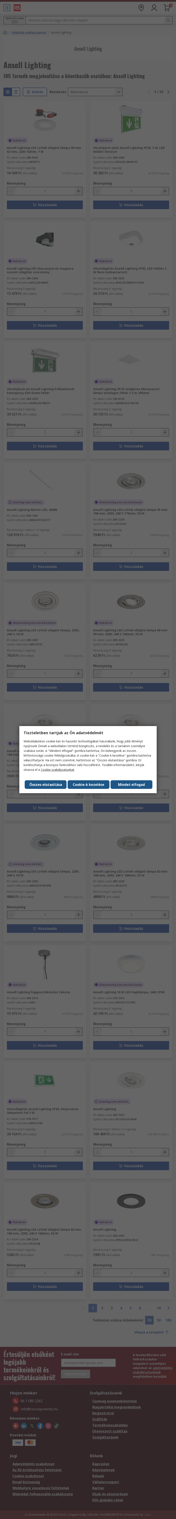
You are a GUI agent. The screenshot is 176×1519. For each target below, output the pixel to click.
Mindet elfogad (131, 784)
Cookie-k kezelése (88, 784)
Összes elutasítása (45, 784)
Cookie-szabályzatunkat (57, 770)
